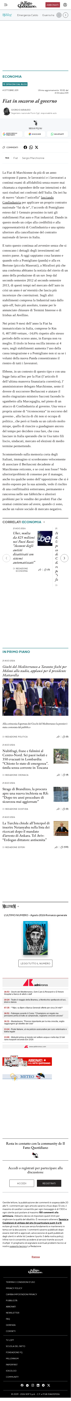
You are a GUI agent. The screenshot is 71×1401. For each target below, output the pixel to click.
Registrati (49, 1183)
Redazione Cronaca (15, 775)
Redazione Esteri (13, 847)
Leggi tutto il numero (35, 963)
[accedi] (65, 5)
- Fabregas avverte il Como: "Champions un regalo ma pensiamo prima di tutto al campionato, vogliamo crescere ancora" (33, 1014)
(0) (48, 569)
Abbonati (53, 4)
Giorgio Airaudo (20, 110)
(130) (66, 847)
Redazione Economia (20, 569)
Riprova (36, 1256)
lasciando (47, 197)
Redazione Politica (15, 736)
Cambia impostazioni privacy (21, 1294)
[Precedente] (6, 558)
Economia (12, 76)
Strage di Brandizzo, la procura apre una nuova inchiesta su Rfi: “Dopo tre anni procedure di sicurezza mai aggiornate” (25, 795)
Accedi (22, 1183)
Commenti (12, 147)
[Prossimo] (64, 558)
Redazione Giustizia (15, 809)
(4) (67, 775)
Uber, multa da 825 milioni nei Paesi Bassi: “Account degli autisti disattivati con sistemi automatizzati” (24, 548)
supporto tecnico (18, 1246)
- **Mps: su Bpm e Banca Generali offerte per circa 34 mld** (33, 1008)
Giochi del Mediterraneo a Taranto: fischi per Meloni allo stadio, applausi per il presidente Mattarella (34, 670)
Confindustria (11, 202)
